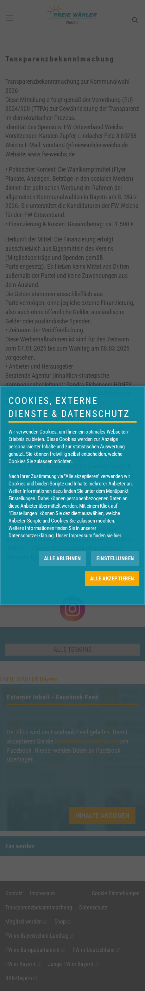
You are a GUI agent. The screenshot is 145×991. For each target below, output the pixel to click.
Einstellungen (115, 558)
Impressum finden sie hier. (95, 535)
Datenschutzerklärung (30, 535)
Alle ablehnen (62, 558)
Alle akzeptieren (112, 578)
